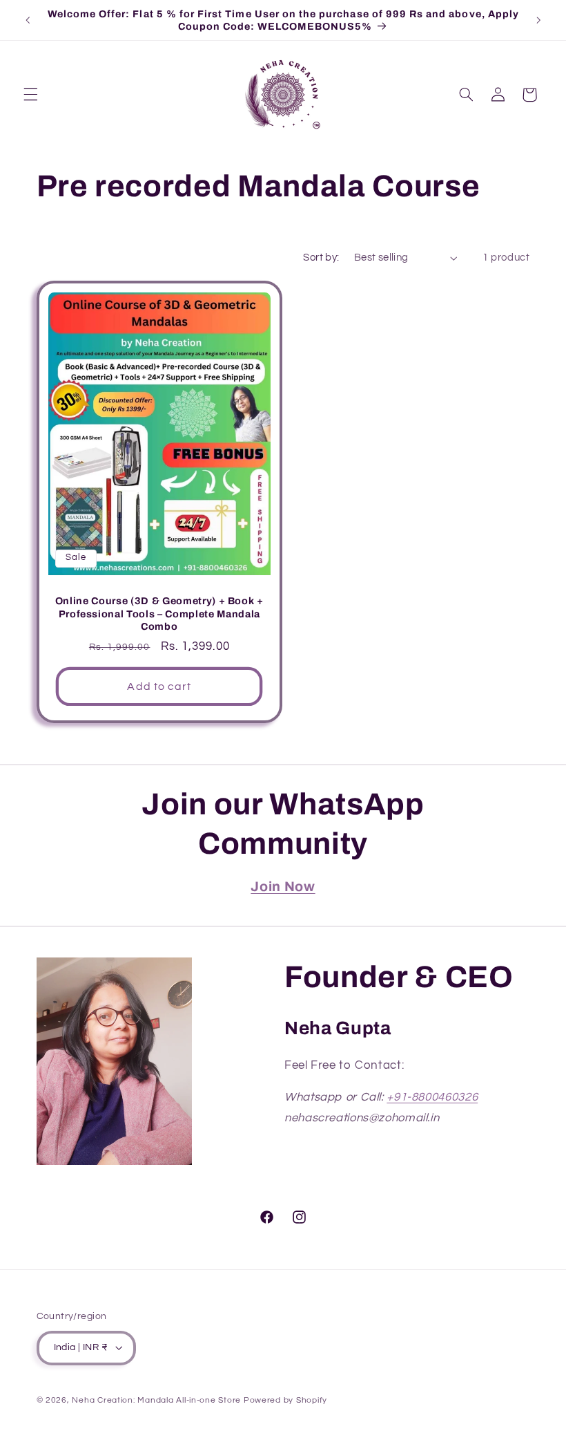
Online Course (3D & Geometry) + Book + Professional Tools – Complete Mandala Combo (159, 613)
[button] (30, 95)
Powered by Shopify (285, 1400)
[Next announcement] (538, 20)
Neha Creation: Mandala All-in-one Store (156, 1400)
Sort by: (321, 257)
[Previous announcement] (27, 20)
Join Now (283, 886)
